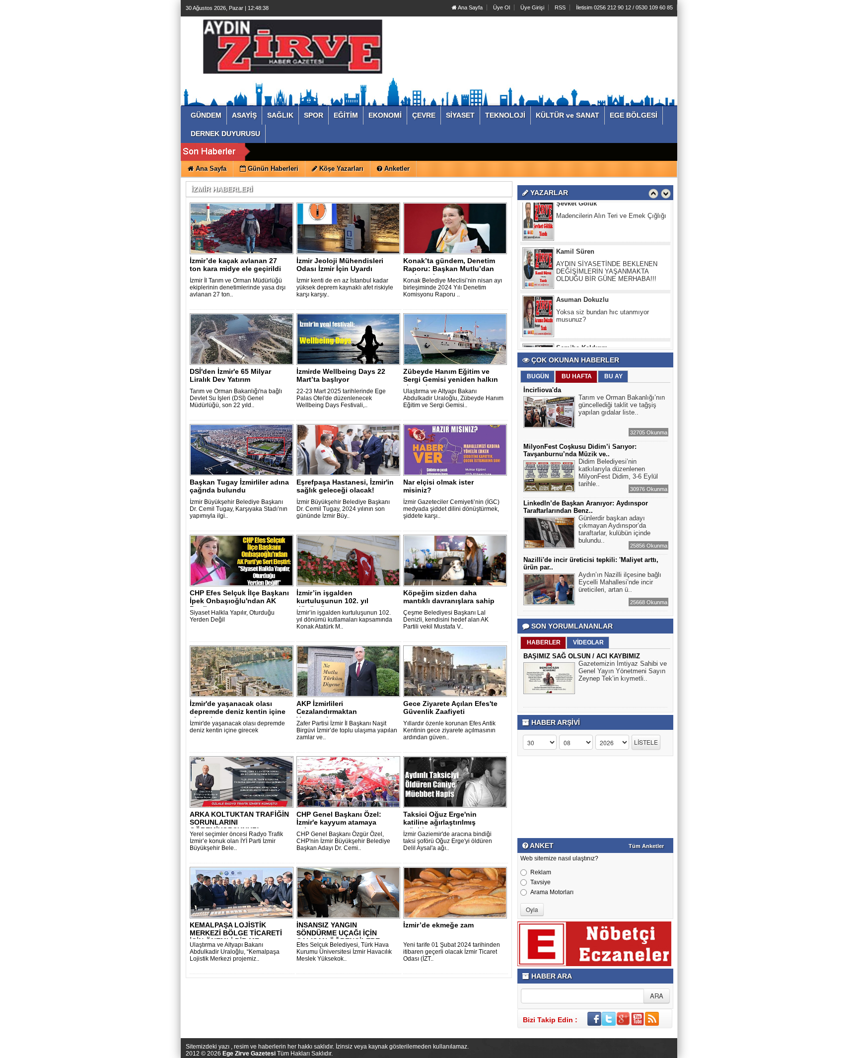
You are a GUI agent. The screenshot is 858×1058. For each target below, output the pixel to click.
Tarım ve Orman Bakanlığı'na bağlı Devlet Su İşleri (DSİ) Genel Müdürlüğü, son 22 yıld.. (236, 398)
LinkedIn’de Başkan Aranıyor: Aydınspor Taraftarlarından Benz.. (585, 506)
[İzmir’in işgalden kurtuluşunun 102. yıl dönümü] (350, 560)
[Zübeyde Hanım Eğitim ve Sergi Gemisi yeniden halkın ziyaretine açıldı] (456, 339)
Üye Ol (501, 7)
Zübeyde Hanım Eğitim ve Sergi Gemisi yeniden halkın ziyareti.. (450, 379)
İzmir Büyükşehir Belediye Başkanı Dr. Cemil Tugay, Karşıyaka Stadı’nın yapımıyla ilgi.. (238, 508)
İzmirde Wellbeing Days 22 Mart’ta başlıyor (340, 375)
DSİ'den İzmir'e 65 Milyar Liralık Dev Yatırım (230, 375)
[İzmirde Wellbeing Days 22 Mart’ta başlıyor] (350, 339)
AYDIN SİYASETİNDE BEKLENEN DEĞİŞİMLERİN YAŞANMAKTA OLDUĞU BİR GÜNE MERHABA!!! (606, 230)
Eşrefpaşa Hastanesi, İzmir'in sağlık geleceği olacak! (345, 486)
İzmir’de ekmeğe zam (438, 925)
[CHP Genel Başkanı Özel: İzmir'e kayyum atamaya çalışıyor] (350, 781)
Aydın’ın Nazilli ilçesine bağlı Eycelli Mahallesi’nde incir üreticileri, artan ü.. (619, 582)
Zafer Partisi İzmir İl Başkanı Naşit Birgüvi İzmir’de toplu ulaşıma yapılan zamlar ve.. (346, 730)
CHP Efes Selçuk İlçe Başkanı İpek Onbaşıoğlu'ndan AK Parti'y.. (239, 601)
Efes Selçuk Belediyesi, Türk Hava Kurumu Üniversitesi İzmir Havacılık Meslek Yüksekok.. (344, 951)
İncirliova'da (542, 390)
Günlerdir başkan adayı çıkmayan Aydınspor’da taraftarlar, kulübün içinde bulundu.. (614, 529)
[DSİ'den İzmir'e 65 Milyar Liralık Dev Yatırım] (243, 339)
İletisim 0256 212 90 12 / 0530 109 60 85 (624, 7)
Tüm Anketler (646, 846)
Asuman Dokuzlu (582, 259)
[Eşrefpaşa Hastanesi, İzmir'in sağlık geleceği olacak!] (350, 449)
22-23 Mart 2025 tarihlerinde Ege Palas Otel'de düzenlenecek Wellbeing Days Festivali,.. (341, 398)
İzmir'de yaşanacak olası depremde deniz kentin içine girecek (237, 727)
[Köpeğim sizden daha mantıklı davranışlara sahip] (456, 560)
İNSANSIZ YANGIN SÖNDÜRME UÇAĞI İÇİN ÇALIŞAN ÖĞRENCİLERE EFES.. (338, 937)
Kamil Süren (575, 210)
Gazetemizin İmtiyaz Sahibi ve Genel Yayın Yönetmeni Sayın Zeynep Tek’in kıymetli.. (622, 671)
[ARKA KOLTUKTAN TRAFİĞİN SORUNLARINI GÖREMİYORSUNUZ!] (243, 781)
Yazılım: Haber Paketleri (617, 1050)
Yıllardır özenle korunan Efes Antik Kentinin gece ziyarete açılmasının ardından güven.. (449, 730)
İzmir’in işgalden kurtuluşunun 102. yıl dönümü (332, 601)
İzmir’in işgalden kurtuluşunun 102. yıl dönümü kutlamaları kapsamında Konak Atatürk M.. (344, 619)
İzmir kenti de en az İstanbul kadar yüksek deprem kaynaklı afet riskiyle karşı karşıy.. (344, 287)
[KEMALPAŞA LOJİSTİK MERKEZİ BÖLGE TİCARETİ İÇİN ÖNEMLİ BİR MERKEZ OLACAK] (243, 892)
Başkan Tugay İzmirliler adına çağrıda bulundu (239, 486)
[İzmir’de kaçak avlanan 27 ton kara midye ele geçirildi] (243, 228)
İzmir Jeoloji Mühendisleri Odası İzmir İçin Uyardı (339, 265)
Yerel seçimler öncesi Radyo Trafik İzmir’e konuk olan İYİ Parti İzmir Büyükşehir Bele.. (236, 841)
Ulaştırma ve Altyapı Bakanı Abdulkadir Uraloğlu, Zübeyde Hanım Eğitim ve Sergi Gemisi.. (453, 398)
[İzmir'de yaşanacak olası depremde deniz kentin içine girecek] (243, 671)
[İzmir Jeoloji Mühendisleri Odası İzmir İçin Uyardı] (350, 228)
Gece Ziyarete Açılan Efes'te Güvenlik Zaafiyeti (450, 707)
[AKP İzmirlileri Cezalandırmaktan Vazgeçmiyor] (350, 671)
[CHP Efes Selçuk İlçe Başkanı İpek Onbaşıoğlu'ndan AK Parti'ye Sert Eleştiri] (243, 560)
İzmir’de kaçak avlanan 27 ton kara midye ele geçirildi (235, 265)
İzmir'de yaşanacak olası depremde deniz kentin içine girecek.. (238, 711)
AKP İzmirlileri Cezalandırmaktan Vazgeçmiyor (326, 711)
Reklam (540, 872)
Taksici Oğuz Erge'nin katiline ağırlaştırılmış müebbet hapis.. (440, 822)
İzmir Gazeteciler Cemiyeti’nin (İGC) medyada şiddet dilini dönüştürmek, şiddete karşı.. (451, 508)
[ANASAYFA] (294, 51)
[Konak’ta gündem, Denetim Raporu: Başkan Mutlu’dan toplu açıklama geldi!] (456, 228)
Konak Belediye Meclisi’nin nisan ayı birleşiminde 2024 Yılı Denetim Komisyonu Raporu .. (452, 287)
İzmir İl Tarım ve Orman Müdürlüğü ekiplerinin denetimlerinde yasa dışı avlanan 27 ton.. (238, 287)
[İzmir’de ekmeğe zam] (456, 892)
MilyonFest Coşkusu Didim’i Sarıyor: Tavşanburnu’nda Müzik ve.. (580, 450)
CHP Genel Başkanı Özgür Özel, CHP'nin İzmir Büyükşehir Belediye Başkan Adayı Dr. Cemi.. (343, 841)
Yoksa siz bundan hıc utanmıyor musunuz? (602, 275)
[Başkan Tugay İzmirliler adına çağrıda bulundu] (243, 449)
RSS (560, 7)
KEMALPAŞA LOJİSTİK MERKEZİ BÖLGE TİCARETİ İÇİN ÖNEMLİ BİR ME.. (236, 933)
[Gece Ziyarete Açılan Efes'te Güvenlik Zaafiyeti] (456, 671)
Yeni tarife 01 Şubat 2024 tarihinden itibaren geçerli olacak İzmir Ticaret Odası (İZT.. (451, 951)
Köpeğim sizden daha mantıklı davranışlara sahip (449, 597)
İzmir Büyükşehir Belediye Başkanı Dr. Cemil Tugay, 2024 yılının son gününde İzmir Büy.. (343, 508)
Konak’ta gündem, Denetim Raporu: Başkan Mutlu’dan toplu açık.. (449, 269)
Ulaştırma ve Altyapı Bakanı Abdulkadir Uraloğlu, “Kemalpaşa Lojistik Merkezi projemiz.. (235, 951)
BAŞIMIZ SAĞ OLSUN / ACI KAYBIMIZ (581, 656)
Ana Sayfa (470, 7)
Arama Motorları (551, 892)
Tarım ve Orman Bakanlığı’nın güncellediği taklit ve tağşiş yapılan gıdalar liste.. (621, 405)
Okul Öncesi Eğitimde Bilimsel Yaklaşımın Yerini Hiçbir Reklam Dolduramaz (602, 327)
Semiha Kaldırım (582, 307)
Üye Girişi (532, 7)
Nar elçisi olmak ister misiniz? (438, 486)
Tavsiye (540, 882)
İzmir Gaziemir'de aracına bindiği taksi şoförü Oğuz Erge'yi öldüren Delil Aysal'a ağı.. (447, 841)
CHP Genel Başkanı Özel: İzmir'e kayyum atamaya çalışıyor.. (338, 822)
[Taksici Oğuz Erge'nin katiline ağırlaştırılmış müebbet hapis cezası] (456, 781)
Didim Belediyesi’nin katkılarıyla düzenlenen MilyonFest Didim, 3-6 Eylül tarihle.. (618, 473)
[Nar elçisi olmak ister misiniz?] (456, 449)
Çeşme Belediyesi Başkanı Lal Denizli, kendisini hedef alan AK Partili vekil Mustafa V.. (446, 619)
